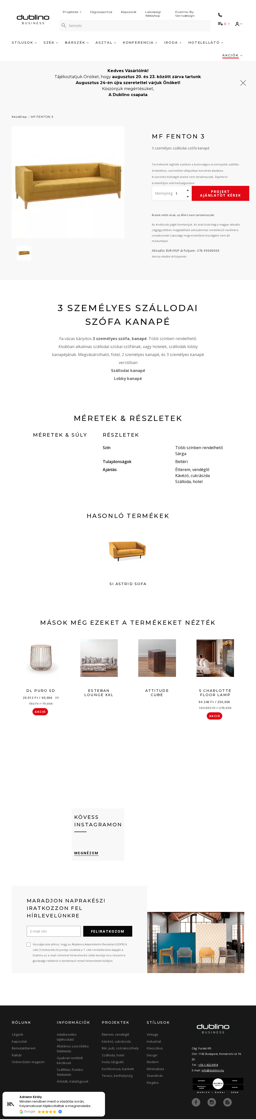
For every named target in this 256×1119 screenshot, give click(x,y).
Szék (50, 42)
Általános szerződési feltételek (73, 1048)
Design (152, 1055)
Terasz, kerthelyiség (117, 1075)
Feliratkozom (107, 931)
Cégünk (17, 1034)
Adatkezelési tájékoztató (66, 1037)
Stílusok (23, 42)
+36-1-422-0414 (208, 1065)
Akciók (231, 55)
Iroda (172, 42)
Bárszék (76, 42)
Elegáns (153, 1082)
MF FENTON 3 (42, 117)
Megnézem (86, 853)
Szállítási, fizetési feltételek (70, 1072)
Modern (153, 1062)
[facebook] (196, 1102)
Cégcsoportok (101, 12)
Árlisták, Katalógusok (72, 1081)
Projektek (70, 12)
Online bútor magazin (28, 1062)
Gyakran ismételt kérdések (70, 1060)
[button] (105, 1092)
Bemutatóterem (24, 1048)
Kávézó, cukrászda (116, 1041)
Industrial (154, 1041)
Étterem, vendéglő (115, 1034)
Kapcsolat (129, 12)
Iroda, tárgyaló (113, 1062)
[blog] (227, 1102)
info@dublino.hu (213, 1070)
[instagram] (212, 1102)
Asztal (105, 42)
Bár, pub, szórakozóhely (120, 1048)
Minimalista (155, 1069)
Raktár (17, 1055)
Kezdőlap (19, 117)
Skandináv (155, 1075)
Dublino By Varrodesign (184, 13)
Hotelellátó (204, 42)
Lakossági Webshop (153, 13)
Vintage (152, 1034)
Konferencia (139, 42)
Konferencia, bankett (118, 1069)
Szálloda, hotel (113, 1055)
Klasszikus (155, 1048)
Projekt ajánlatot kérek (220, 193)
